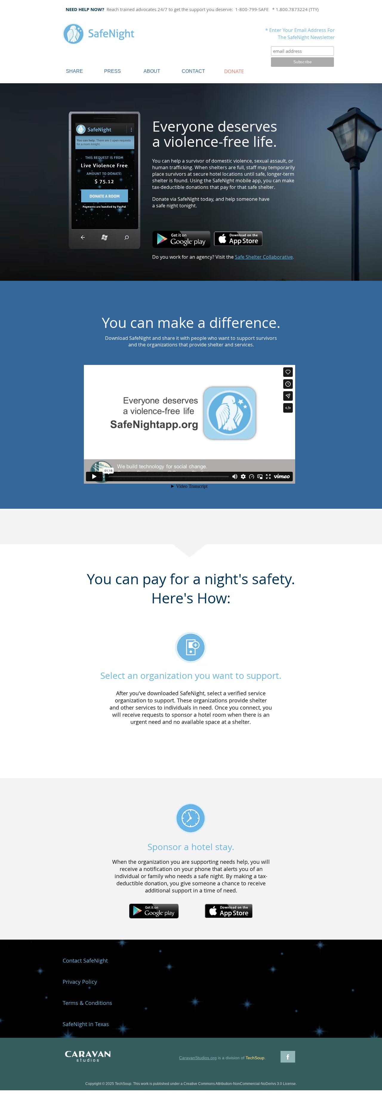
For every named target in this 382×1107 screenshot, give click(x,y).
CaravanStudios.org (198, 1057)
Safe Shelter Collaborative (264, 257)
